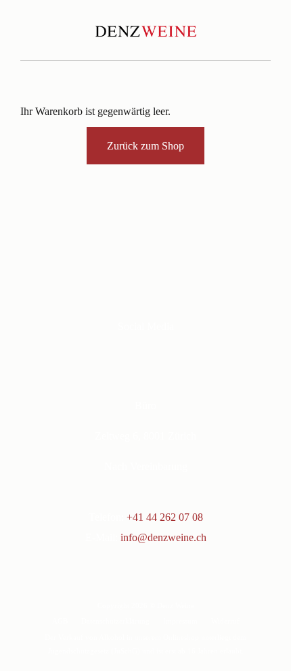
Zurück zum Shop (145, 146)
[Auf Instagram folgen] (153, 358)
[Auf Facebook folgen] (126, 358)
